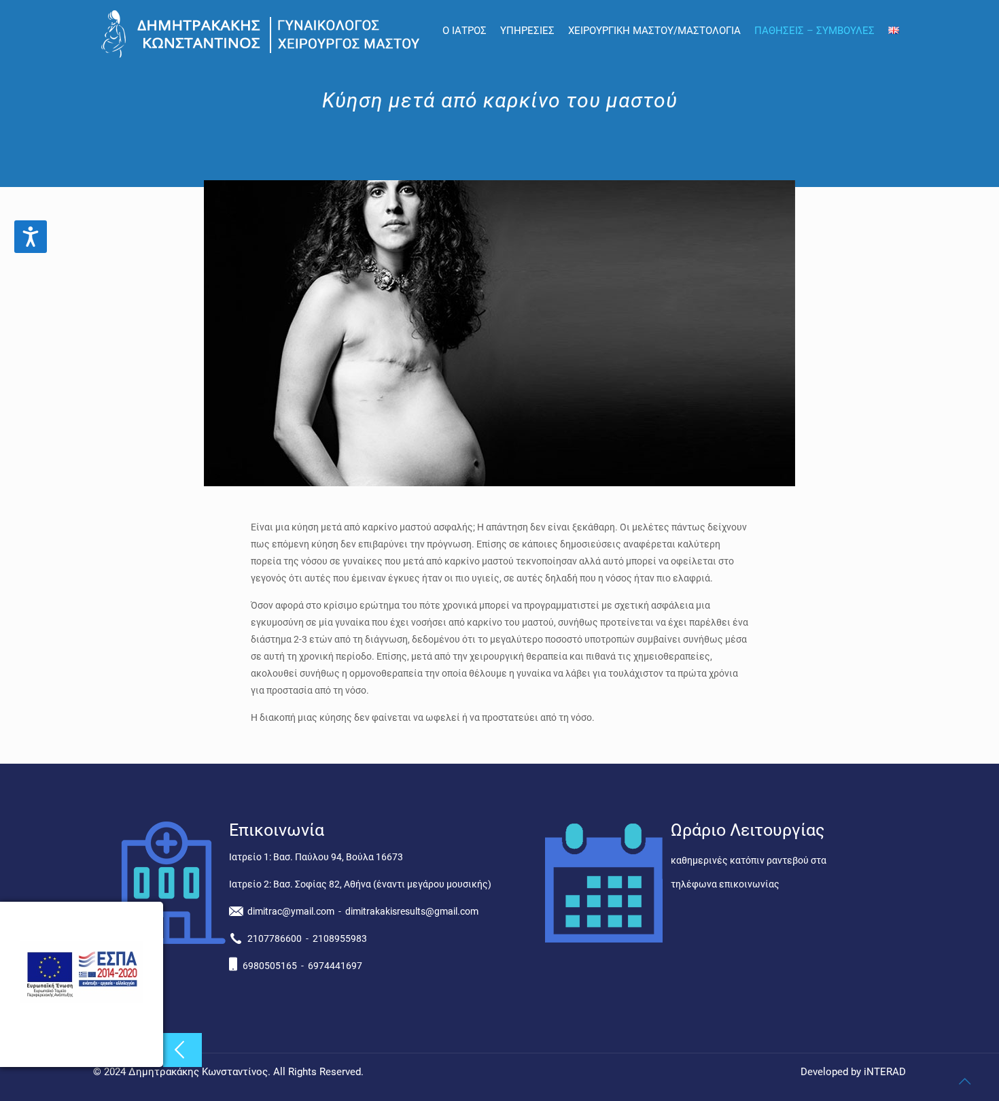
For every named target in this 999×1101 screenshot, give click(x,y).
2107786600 (274, 938)
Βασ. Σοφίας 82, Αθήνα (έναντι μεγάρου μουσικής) (382, 884)
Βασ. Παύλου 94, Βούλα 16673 (338, 856)
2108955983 (340, 938)
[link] (81, 999)
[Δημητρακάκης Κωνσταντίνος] (263, 34)
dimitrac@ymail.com (290, 911)
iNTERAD (885, 1072)
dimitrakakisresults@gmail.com (411, 911)
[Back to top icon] (964, 1081)
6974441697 (335, 965)
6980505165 (270, 965)
